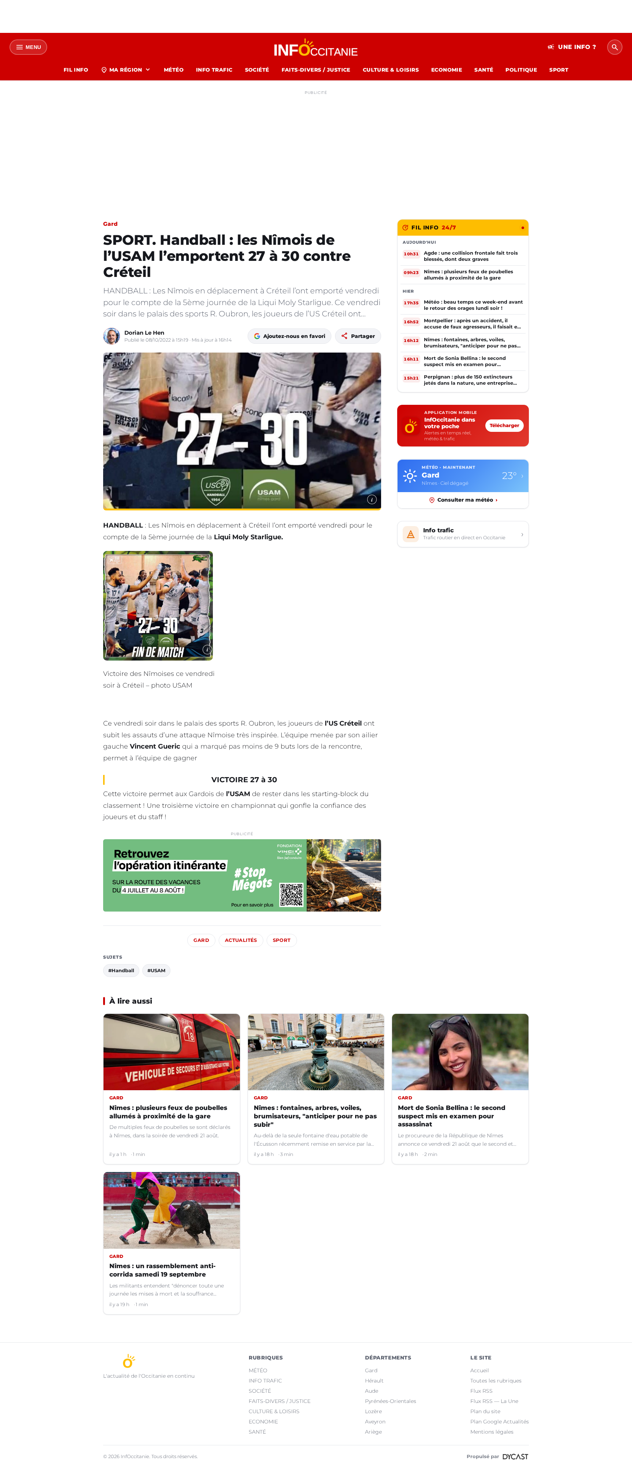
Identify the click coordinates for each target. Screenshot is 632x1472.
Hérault (374, 1380)
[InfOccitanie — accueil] (316, 47)
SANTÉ (483, 69)
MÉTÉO (174, 69)
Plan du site (485, 1411)
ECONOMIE (446, 69)
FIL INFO (76, 69)
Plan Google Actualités (499, 1421)
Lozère (373, 1411)
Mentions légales (492, 1432)
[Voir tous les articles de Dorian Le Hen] (111, 336)
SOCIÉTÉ (257, 69)
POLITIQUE (521, 69)
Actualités (241, 940)
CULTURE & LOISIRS (391, 69)
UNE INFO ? (572, 47)
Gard (110, 223)
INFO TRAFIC (214, 69)
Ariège (373, 1432)
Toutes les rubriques (496, 1380)
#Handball (121, 970)
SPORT (558, 69)
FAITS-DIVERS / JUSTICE (316, 69)
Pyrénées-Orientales (390, 1401)
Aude (371, 1391)
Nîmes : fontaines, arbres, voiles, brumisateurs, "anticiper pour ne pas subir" (315, 1116)
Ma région (126, 69)
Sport (282, 940)
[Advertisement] (316, 149)
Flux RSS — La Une (494, 1401)
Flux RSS (481, 1391)
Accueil (479, 1370)
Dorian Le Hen (144, 332)
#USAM (156, 970)
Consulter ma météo (467, 500)
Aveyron (375, 1421)
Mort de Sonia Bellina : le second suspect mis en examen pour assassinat (451, 1116)
